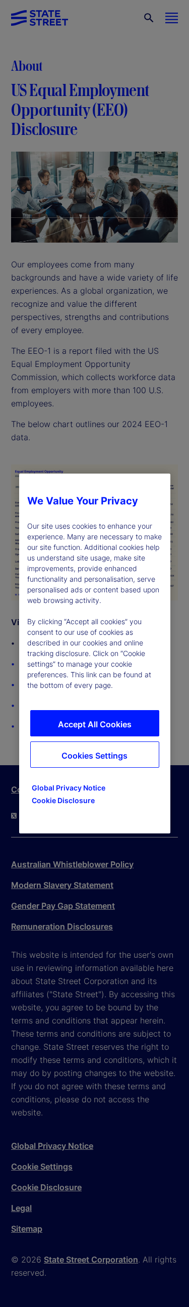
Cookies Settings (94, 756)
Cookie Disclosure (63, 800)
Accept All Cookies (95, 724)
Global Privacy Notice (68, 787)
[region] (94, 653)
